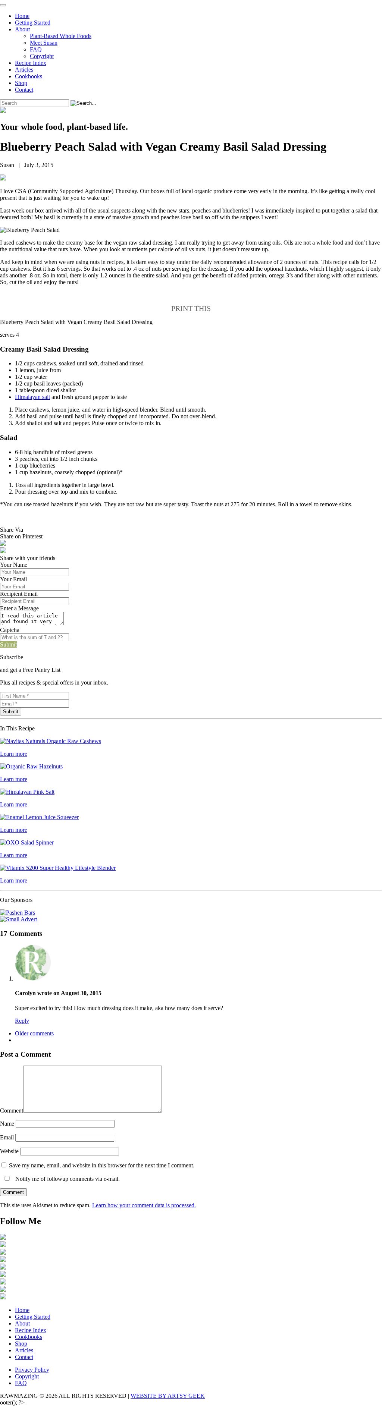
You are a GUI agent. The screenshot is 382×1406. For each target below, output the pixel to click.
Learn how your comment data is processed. (144, 1205)
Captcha (9, 630)
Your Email (13, 579)
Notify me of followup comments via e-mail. (67, 1179)
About (22, 29)
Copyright (42, 56)
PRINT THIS (191, 308)
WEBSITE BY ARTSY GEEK (168, 1396)
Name (7, 1123)
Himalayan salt (32, 397)
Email (7, 1137)
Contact (24, 90)
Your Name (13, 565)
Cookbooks (28, 76)
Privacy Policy (32, 1369)
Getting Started (32, 22)
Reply (22, 1020)
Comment (11, 1110)
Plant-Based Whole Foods (60, 36)
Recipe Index (30, 63)
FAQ (36, 49)
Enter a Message (19, 608)
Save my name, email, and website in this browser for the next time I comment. (101, 1165)
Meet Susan (43, 43)
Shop (21, 83)
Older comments (34, 1033)
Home (22, 16)
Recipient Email (19, 594)
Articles (24, 69)
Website (9, 1151)
